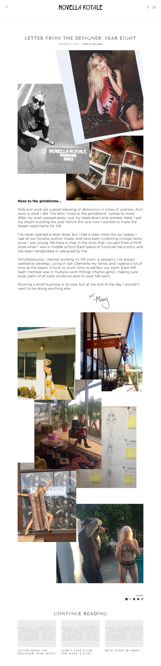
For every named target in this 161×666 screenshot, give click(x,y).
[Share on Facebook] (126, 599)
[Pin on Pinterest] (134, 599)
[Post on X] (130, 599)
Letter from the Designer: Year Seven (37, 652)
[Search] (6, 7)
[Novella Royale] (80, 7)
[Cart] (154, 7)
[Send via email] (138, 599)
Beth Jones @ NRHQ (122, 650)
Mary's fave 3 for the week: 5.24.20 (76, 652)
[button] (142, 599)
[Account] (148, 7)
